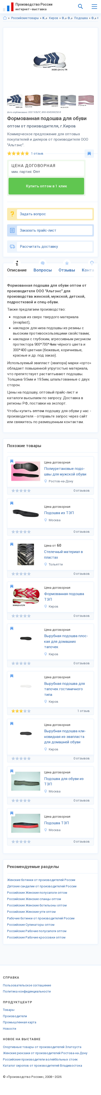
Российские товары (25, 18)
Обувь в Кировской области (94, 18)
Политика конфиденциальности (27, 991)
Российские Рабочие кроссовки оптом (36, 937)
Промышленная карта (19, 1022)
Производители (15, 1016)
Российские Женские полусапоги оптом (37, 892)
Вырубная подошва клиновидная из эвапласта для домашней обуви (65, 736)
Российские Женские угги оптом (31, 912)
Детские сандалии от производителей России (41, 886)
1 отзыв (37, 153)
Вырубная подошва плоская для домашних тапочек (66, 641)
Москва (55, 520)
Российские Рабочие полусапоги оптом (36, 931)
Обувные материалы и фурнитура (70, 18)
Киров (53, 18)
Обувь (64, 18)
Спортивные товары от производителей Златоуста (42, 1047)
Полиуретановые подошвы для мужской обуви (65, 471)
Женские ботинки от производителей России (41, 880)
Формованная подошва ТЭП (64, 597)
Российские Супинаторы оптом (30, 924)
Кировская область (45, 18)
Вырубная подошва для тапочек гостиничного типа (64, 689)
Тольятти (56, 564)
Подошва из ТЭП (59, 513)
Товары (8, 1010)
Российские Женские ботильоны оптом (37, 905)
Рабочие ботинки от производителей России (41, 918)
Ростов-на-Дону (61, 481)
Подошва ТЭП (56, 823)
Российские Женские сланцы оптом (34, 899)
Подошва (81, 18)
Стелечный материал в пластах (63, 555)
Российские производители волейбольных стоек (40, 1059)
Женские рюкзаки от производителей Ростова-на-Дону (45, 1053)
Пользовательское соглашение (27, 985)
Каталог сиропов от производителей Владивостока (42, 1065)
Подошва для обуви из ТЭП (64, 782)
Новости (9, 1028)
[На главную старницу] (5, 18)
